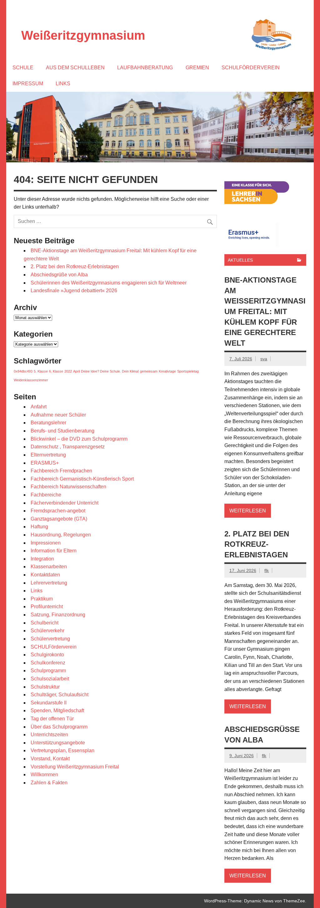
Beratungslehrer (48, 422)
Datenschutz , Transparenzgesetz (68, 446)
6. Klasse (56, 371)
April (76, 371)
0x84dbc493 (23, 371)
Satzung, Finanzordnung (58, 614)
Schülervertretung (50, 638)
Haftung (39, 526)
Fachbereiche (46, 494)
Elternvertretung (48, 454)
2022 (68, 371)
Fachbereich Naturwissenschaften (68, 486)
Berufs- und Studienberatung (62, 430)
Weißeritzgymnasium (83, 35)
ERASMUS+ (45, 463)
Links (63, 83)
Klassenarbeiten (49, 566)
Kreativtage (167, 371)
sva (263, 358)
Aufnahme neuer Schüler (58, 414)
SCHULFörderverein (54, 646)
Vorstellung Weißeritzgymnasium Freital (75, 766)
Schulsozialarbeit (50, 678)
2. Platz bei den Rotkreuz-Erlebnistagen (75, 266)
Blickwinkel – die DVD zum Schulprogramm (79, 439)
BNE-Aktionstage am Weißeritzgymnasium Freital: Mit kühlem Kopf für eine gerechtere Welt (265, 311)
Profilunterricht (47, 606)
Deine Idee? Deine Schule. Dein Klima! (110, 371)
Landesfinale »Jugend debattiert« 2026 (74, 290)
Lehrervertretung (49, 582)
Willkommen (44, 774)
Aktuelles (240, 260)
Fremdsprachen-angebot (58, 510)
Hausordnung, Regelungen (61, 534)
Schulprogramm (48, 670)
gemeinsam (149, 371)
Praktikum (42, 598)
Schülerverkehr (47, 630)
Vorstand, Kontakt (50, 758)
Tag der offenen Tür (52, 718)
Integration (42, 558)
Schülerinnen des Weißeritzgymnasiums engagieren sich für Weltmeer (109, 282)
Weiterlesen (247, 510)
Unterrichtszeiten (49, 734)
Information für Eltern (54, 550)
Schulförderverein (251, 67)
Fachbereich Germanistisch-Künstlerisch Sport (82, 478)
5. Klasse (41, 371)
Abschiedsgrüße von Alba (59, 274)
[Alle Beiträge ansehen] (299, 260)
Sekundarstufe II (49, 702)
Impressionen (46, 542)
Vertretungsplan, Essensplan (62, 750)
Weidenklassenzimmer (31, 380)
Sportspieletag (188, 371)
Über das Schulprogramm (59, 726)
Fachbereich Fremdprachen (61, 470)
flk (266, 570)
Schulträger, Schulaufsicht (59, 694)
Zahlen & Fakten (49, 782)
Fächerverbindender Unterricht (64, 503)
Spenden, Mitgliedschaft (57, 710)
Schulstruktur (45, 686)
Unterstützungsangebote (58, 742)
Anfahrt (39, 406)
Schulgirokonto (47, 654)
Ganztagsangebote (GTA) (59, 518)
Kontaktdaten (45, 574)
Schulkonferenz (48, 662)
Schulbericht (44, 622)
